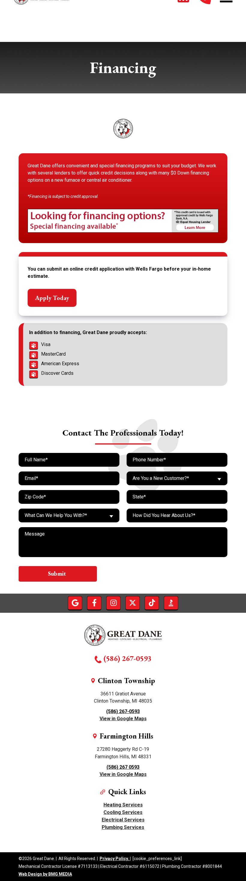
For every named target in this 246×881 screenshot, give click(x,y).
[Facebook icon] (94, 602)
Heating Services (123, 805)
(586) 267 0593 (123, 767)
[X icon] (133, 602)
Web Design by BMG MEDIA (45, 874)
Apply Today (52, 298)
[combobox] (177, 478)
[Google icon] (75, 602)
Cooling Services (123, 812)
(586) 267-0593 (128, 658)
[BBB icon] (171, 602)
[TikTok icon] (152, 602)
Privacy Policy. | (115, 858)
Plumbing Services (123, 827)
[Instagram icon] (113, 602)
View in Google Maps (123, 718)
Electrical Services (123, 820)
